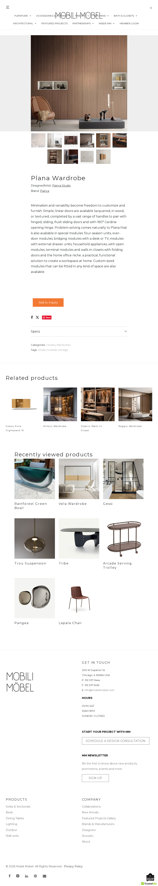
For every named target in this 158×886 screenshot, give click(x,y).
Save (48, 317)
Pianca (44, 191)
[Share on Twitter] (37, 317)
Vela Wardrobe (73, 504)
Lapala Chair (70, 623)
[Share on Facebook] (32, 317)
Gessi (108, 504)
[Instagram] (18, 876)
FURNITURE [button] (21, 15)
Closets (50, 344)
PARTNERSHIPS (81, 23)
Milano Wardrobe (54, 426)
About (86, 841)
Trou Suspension (30, 563)
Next (151, 83)
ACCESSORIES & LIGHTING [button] (51, 15)
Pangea (21, 623)
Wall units (12, 836)
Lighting (11, 824)
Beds (9, 812)
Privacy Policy (73, 866)
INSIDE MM (105, 23)
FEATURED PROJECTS (54, 23)
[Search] (152, 8)
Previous (6, 83)
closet (41, 349)
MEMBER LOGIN (129, 23)
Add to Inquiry (48, 302)
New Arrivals (90, 812)
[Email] (44, 876)
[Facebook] (9, 876)
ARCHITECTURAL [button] (23, 23)
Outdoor (11, 830)
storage (63, 349)
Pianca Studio (61, 185)
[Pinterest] (35, 876)
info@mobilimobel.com (99, 690)
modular (52, 349)
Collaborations (91, 806)
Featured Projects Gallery (99, 818)
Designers (89, 830)
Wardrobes (63, 344)
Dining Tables (15, 818)
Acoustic (87, 836)
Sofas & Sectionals (18, 806)
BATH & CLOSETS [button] (124, 15)
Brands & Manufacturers (98, 824)
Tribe (64, 563)
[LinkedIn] (27, 876)
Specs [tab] (35, 331)
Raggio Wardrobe (130, 426)
